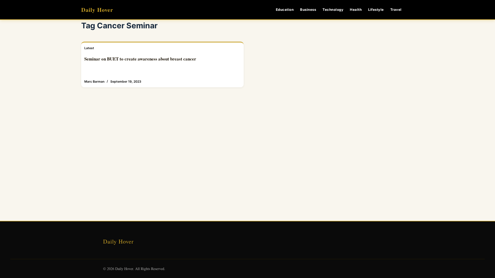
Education (285, 9)
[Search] (412, 10)
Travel (396, 9)
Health (356, 9)
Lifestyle (376, 9)
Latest (89, 48)
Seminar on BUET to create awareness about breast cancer (140, 59)
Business (308, 9)
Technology (333, 9)
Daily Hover (97, 9)
